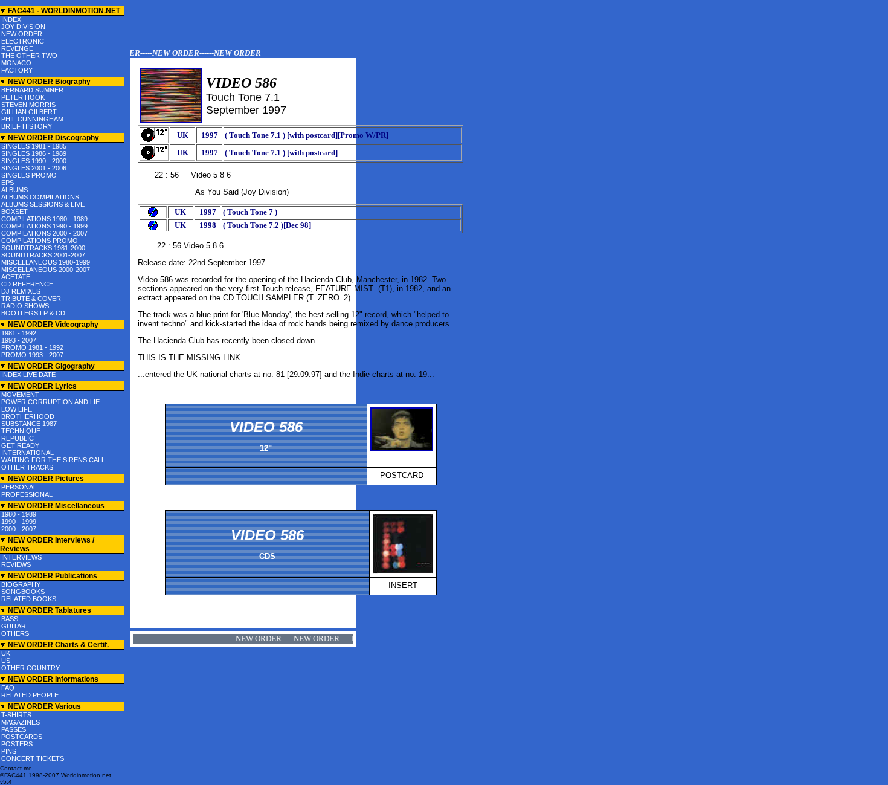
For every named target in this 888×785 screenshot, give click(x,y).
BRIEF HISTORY (26, 126)
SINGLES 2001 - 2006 (33, 168)
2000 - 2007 (18, 528)
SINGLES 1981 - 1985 (33, 146)
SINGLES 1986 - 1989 (33, 153)
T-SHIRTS (16, 715)
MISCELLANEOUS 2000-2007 (45, 269)
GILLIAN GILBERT (29, 111)
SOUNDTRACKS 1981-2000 (43, 247)
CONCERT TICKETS (32, 758)
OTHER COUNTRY (30, 667)
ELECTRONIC (22, 41)
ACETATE (15, 276)
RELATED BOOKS (28, 598)
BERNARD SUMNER (32, 90)
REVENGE (17, 48)
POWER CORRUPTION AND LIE (50, 401)
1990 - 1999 (18, 521)
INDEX (11, 19)
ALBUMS (14, 189)
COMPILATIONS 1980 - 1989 (44, 218)
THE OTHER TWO (29, 55)
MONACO (16, 62)
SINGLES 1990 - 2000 (33, 160)
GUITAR (13, 626)
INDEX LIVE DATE (28, 374)
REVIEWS (16, 564)
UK (5, 653)
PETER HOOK (23, 97)
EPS (7, 182)
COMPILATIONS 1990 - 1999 (44, 226)
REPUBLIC (17, 438)
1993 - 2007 (18, 340)
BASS (9, 618)
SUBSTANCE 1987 (29, 423)
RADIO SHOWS (25, 305)
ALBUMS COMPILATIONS (40, 197)
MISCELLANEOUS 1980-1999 (45, 262)
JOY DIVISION (23, 26)
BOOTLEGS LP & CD (33, 313)
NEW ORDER (21, 33)
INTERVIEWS (21, 557)
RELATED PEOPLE (30, 695)
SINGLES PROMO (29, 175)
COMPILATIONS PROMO (39, 240)
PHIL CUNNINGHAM (32, 119)
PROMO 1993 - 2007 (32, 354)
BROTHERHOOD (27, 416)
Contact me (16, 768)
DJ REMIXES (20, 291)
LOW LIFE (16, 409)
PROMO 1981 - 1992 (32, 347)
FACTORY (17, 70)
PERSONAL (19, 487)
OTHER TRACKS (27, 467)
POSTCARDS (21, 736)
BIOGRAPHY (20, 584)
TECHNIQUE (20, 430)
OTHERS (15, 633)
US (5, 660)
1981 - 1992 (18, 333)
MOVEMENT (20, 394)
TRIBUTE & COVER (31, 298)
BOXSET (14, 211)
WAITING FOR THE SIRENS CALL (53, 460)
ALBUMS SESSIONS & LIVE (43, 204)
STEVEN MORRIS (28, 104)
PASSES (13, 729)
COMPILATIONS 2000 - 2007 (44, 233)
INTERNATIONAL (27, 452)
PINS (8, 751)
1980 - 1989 (18, 514)
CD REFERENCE (27, 284)
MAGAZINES (20, 722)
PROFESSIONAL (27, 494)
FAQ (7, 687)
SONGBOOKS (23, 591)
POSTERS (17, 744)
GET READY (20, 445)
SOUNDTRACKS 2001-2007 (43, 255)
